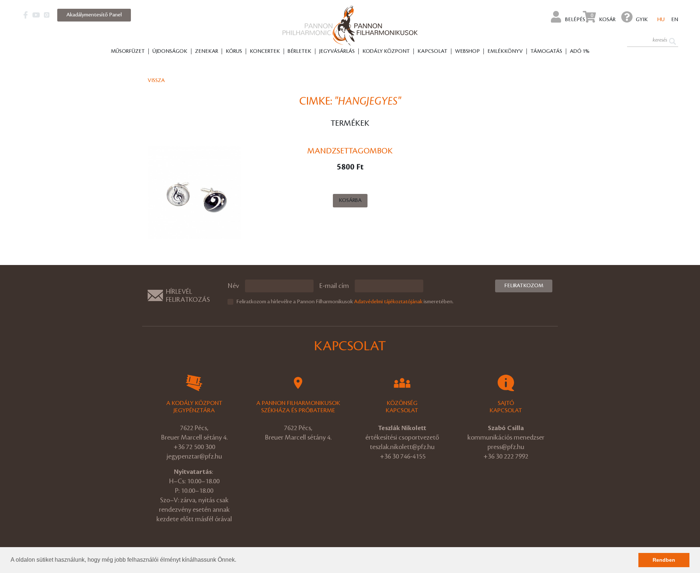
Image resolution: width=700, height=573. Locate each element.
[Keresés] (672, 40)
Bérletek (299, 51)
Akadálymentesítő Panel (94, 15)
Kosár (603, 18)
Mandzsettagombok (350, 151)
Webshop (467, 51)
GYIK (642, 20)
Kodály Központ (386, 51)
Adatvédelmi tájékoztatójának (388, 302)
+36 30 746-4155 (402, 456)
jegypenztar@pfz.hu (194, 456)
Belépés (574, 20)
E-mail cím (334, 285)
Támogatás (546, 51)
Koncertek (265, 51)
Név (233, 285)
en (674, 20)
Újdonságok (169, 51)
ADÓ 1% (580, 51)
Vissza (156, 80)
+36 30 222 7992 (505, 456)
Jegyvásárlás (337, 51)
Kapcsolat (432, 51)
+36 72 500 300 (194, 447)
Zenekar (206, 51)
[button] (239, 561)
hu (661, 20)
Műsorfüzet (128, 51)
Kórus (234, 51)
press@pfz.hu (505, 447)
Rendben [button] (664, 560)
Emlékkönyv (505, 51)
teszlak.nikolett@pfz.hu (402, 447)
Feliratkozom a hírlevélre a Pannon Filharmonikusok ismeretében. (345, 302)
